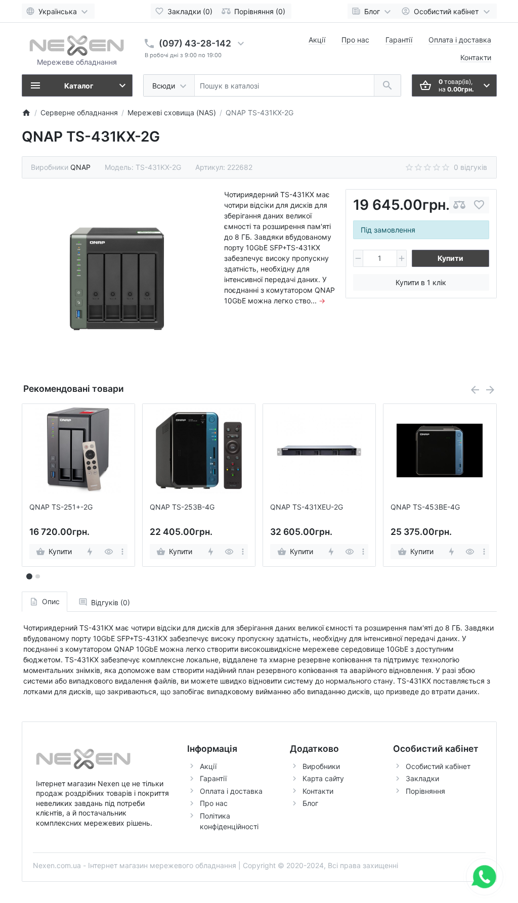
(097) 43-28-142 (195, 43)
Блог (310, 803)
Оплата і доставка (459, 39)
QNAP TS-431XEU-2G (306, 507)
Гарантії (398, 39)
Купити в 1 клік (421, 282)
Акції (317, 39)
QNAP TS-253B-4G (182, 507)
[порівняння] (459, 205)
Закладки (422, 778)
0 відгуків (470, 167)
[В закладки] (479, 205)
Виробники (321, 766)
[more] (122, 551)
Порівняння (425, 791)
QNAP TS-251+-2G (61, 507)
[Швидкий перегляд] (108, 551)
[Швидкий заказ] (89, 551)
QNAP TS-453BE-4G (425, 507)
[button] (37, 576)
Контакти (475, 57)
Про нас (355, 39)
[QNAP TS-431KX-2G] (117, 279)
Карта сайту (323, 778)
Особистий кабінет (438, 766)
